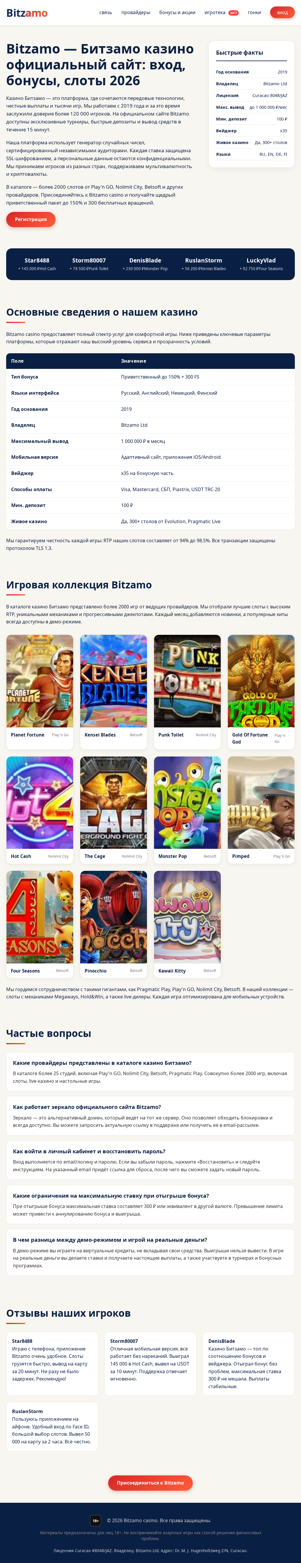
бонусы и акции (177, 12)
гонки (254, 12)
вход (282, 12)
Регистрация (31, 219)
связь (105, 12)
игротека (221, 12)
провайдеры (135, 12)
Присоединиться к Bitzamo (150, 1483)
